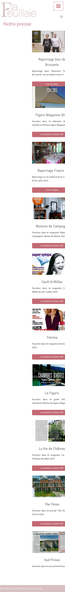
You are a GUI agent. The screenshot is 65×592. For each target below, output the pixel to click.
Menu (58, 6)
